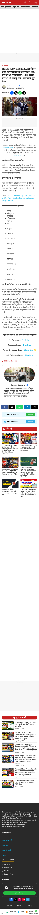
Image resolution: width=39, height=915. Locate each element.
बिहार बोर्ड (16, 7)
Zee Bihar (6, 2)
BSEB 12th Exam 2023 (10, 361)
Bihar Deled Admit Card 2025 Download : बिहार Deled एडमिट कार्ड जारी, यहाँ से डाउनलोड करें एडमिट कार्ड (28, 493)
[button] (29, 2)
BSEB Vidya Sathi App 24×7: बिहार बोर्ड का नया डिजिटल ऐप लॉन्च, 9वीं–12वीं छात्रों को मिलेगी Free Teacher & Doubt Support (10, 450)
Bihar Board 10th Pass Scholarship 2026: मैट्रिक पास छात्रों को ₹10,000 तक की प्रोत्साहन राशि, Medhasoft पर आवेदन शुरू (26, 747)
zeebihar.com (8, 148)
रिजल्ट (4, 855)
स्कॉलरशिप (35, 7)
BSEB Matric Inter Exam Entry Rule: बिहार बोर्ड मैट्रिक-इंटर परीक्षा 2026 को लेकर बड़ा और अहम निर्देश (10, 471)
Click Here (26, 340)
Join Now (30, 414)
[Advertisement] (19, 33)
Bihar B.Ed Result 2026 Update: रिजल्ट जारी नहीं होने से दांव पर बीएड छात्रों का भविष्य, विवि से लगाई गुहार (25, 736)
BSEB (6, 66)
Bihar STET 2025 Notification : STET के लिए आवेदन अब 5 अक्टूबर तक (9, 492)
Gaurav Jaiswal (13, 86)
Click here (29, 355)
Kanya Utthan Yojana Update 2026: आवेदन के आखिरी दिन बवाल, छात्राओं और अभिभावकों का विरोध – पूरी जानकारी (26, 772)
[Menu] (35, 2)
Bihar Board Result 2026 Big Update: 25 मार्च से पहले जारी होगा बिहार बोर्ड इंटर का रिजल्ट (28, 448)
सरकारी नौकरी (25, 7)
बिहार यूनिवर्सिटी (6, 7)
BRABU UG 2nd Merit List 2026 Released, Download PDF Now (24, 782)
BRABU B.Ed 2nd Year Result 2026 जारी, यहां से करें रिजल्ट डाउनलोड (26, 724)
